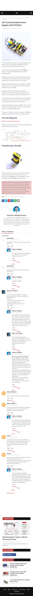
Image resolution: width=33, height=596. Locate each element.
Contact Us (14, 589)
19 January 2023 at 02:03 (13, 239)
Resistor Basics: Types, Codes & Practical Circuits (15, 538)
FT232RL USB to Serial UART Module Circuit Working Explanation (18, 573)
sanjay (9, 435)
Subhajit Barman (7, 28)
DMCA (28, 589)
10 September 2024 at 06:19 (14, 455)
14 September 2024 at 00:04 (19, 470)
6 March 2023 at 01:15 (12, 267)
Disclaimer (16, 591)
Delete (12, 246)
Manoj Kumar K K (11, 392)
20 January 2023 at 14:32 (18, 250)
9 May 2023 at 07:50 (17, 312)
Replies (10, 248)
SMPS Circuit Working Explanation (11, 121)
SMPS (16, 196)
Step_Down (7, 18)
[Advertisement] (16, 5)
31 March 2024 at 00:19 (18, 417)
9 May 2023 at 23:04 (17, 334)
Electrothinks (21, 593)
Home (3, 18)
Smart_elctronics (12, 290)
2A (9, 196)
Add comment (10, 493)
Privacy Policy (22, 589)
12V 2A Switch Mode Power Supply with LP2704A (20, 580)
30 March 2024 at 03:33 (13, 393)
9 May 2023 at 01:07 (12, 292)
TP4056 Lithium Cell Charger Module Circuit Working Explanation (18, 565)
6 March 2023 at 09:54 (17, 278)
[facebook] (9, 554)
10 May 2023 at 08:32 (17, 353)
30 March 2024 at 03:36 (13, 405)
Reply (8, 246)
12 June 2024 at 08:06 (12, 437)
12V (6, 196)
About (9, 589)
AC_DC (12, 196)
